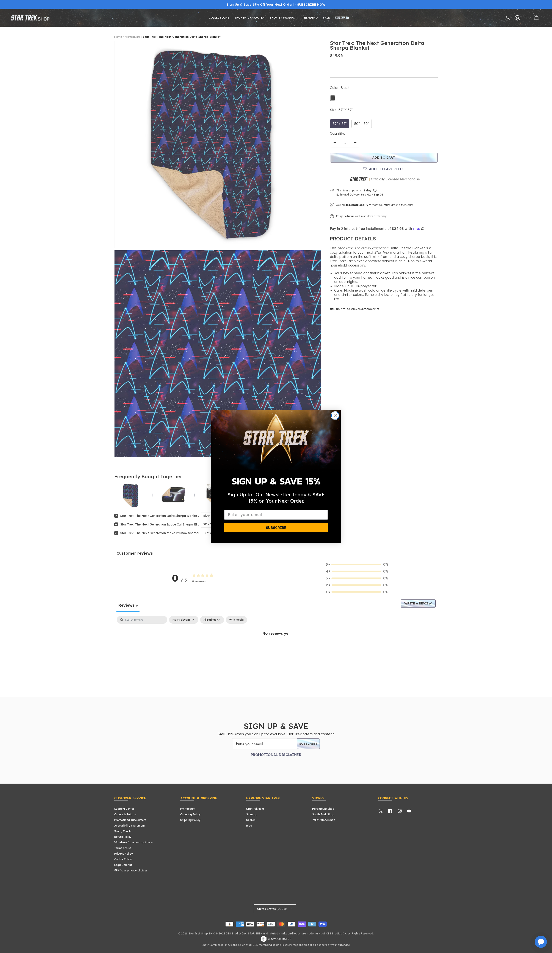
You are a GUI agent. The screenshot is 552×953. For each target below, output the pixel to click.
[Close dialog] (335, 415)
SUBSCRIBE (276, 527)
